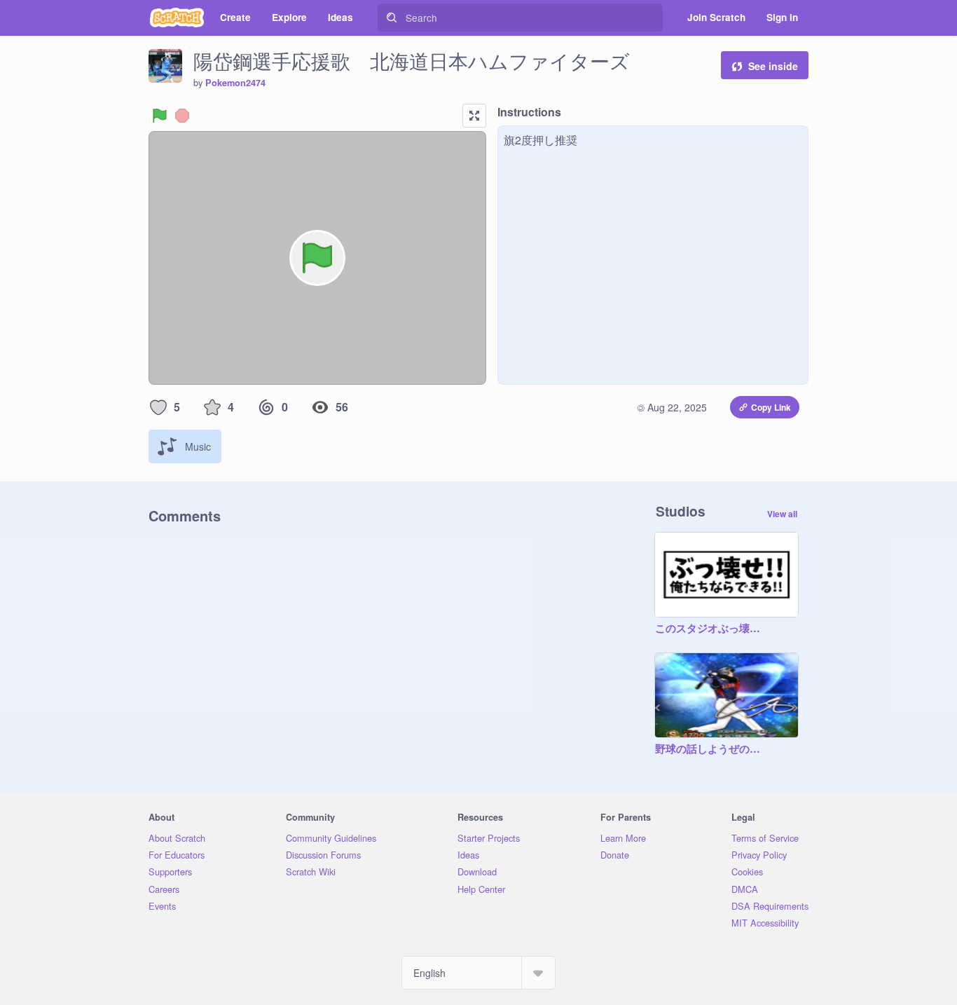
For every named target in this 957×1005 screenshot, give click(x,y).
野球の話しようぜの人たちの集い (712, 749)
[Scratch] (177, 17)
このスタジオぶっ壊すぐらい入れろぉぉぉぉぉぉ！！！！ (712, 628)
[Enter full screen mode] (474, 116)
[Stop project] (182, 115)
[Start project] (160, 115)
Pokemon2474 (235, 82)
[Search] (392, 18)
